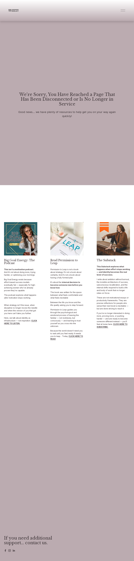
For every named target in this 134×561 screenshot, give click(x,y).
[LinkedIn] (13, 550)
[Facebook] (5, 550)
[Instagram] (9, 550)
